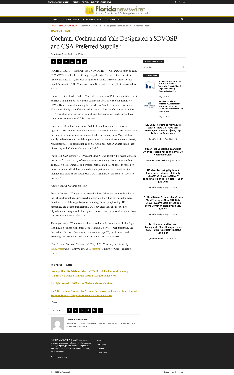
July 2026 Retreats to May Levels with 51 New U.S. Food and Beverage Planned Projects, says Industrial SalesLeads (163, 129)
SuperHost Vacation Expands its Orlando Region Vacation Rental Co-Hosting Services (163, 151)
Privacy (181, 372)
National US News (68, 25)
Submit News (105, 2)
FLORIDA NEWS (70, 19)
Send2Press (57, 248)
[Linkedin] (78, 61)
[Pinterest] (66, 61)
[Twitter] (184, 2)
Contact (166, 372)
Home (56, 19)
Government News (93, 19)
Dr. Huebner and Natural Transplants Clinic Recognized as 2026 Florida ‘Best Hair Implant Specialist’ (163, 228)
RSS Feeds (85, 2)
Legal (174, 372)
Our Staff (95, 2)
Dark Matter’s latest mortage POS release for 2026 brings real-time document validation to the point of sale (170, 106)
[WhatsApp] (72, 61)
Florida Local (114, 19)
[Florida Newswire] (117, 10)
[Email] (84, 61)
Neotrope (97, 248)
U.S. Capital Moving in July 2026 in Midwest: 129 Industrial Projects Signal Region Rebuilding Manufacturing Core (169, 86)
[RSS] (180, 2)
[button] (182, 20)
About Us (76, 2)
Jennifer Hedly (155, 139)
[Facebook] (175, 2)
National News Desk (62, 54)
